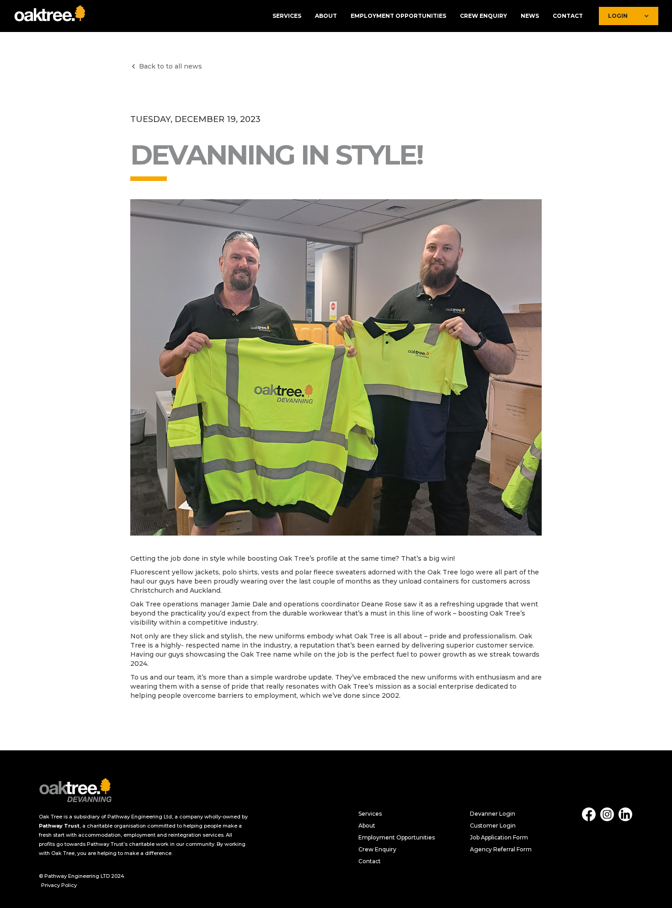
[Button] (75, 792)
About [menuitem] (326, 15)
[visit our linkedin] (625, 814)
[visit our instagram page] (607, 814)
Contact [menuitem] (568, 15)
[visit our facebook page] (589, 814)
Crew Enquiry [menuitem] (483, 15)
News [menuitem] (530, 15)
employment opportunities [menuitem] (398, 15)
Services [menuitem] (286, 15)
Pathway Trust (59, 826)
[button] (50, 16)
